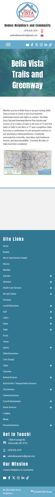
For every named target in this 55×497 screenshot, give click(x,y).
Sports (6, 347)
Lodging (6, 413)
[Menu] (8, 44)
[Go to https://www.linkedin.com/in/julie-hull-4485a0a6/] (45, 45)
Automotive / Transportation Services (19, 383)
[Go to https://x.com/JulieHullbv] (36, 44)
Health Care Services (12, 287)
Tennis (6, 341)
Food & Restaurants (12, 401)
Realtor (6, 252)
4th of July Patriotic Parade (15, 258)
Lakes (5, 317)
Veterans (7, 281)
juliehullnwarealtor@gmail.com (23, 35)
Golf (5, 311)
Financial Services (11, 395)
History (6, 264)
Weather (6, 270)
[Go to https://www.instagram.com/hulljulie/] (41, 45)
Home (5, 246)
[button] (51, 276)
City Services (9, 389)
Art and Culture (9, 293)
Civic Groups (8, 359)
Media (5, 419)
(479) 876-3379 (30, 30)
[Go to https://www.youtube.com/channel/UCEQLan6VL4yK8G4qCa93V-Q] (27, 45)
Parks (5, 323)
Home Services (9, 407)
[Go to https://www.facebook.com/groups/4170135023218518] (32, 45)
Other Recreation (10, 353)
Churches (7, 371)
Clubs (5, 365)
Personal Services (11, 425)
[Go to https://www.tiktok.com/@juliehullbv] (50, 45)
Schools (6, 276)
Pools (5, 335)
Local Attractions (11, 305)
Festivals (7, 299)
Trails (5, 329)
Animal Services (10, 377)
